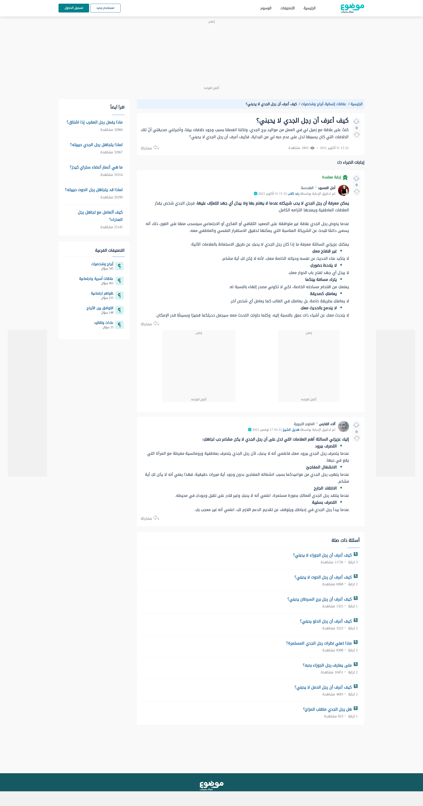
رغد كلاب (293, 194)
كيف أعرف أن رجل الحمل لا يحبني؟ (323, 687)
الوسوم (265, 8)
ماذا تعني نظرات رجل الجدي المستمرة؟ (319, 643)
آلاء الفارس (326, 424)
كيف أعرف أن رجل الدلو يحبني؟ (326, 621)
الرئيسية (310, 8)
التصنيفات (288, 8)
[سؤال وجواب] (211, 786)
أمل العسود (326, 188)
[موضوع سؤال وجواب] (352, 8)
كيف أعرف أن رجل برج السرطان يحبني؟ (320, 599)
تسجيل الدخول (74, 8)
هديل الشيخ (291, 430)
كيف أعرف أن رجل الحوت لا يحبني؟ (323, 577)
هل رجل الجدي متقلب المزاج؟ (328, 709)
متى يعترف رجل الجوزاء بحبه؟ (328, 665)
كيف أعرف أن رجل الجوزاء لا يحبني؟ (323, 555)
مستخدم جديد (105, 8)
